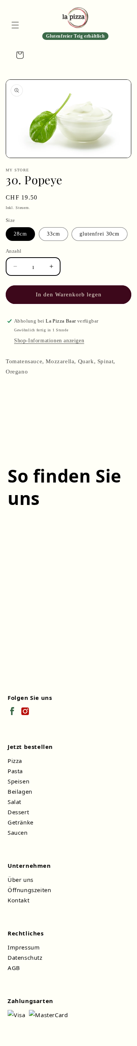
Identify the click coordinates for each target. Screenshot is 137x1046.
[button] (15, 25)
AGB (14, 968)
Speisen (18, 781)
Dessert (18, 812)
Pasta (15, 771)
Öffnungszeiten (29, 890)
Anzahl (13, 251)
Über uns (20, 879)
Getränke (20, 822)
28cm (20, 234)
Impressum (24, 947)
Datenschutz (25, 957)
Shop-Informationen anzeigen (49, 340)
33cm (53, 234)
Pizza (15, 760)
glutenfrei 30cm (99, 234)
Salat (14, 801)
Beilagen (20, 791)
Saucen (18, 832)
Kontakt (18, 900)
